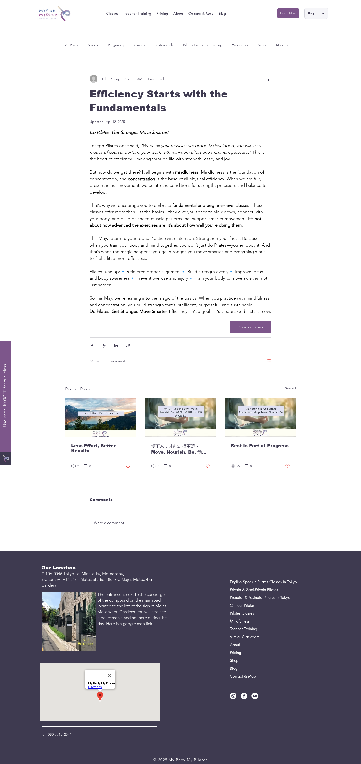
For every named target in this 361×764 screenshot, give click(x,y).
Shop (234, 660)
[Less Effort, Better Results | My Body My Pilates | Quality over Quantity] (100, 417)
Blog (233, 668)
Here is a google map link (129, 623)
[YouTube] (254, 696)
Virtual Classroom (244, 636)
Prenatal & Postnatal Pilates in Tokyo (253, 597)
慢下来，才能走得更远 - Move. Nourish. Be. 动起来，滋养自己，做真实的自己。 (178, 449)
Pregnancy (116, 45)
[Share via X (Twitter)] (104, 345)
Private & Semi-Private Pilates (253, 589)
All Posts (71, 45)
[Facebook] (244, 696)
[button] (113, 13)
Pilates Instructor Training (202, 45)
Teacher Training (243, 629)
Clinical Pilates (242, 605)
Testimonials (164, 45)
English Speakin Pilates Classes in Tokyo (253, 581)
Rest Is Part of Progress (260, 445)
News (262, 45)
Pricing (235, 652)
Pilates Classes (242, 613)
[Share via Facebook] (92, 345)
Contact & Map (243, 676)
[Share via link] (128, 345)
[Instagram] (233, 696)
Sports (93, 45)
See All (290, 388)
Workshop (240, 45)
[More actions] (268, 79)
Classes (139, 45)
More (280, 45)
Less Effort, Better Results (93, 448)
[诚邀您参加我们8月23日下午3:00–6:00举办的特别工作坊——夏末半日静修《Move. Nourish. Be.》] (180, 417)
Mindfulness (239, 621)
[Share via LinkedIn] (116, 345)
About (235, 644)
